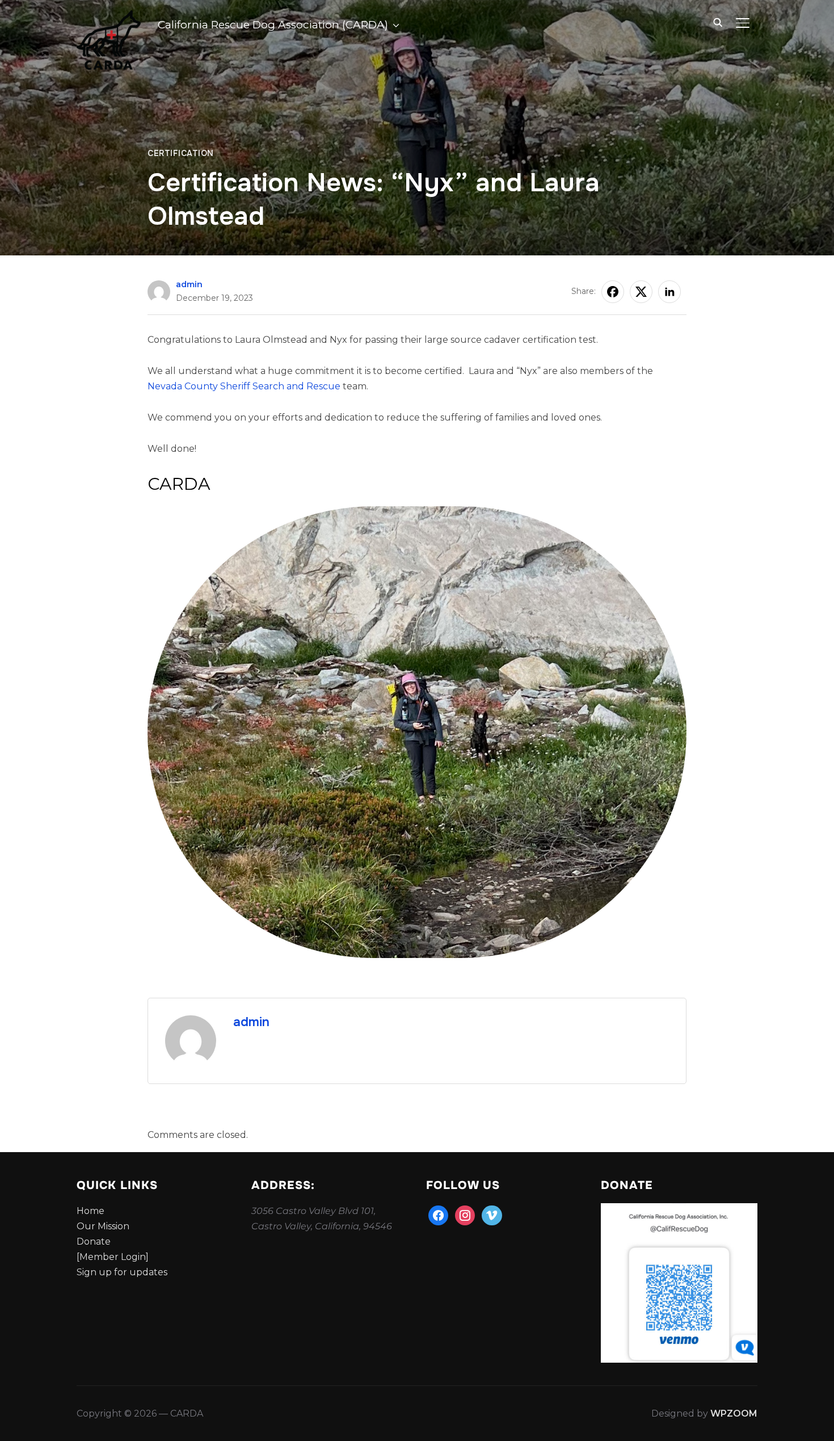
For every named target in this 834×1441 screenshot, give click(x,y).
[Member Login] (113, 1256)
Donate (94, 1241)
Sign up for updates (122, 1272)
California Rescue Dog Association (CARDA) (273, 24)
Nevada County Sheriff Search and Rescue (244, 386)
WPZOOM (733, 1413)
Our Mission (103, 1226)
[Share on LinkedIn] (669, 291)
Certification (181, 153)
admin (189, 284)
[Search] (717, 21)
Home (90, 1210)
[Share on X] (641, 291)
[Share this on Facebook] (612, 291)
